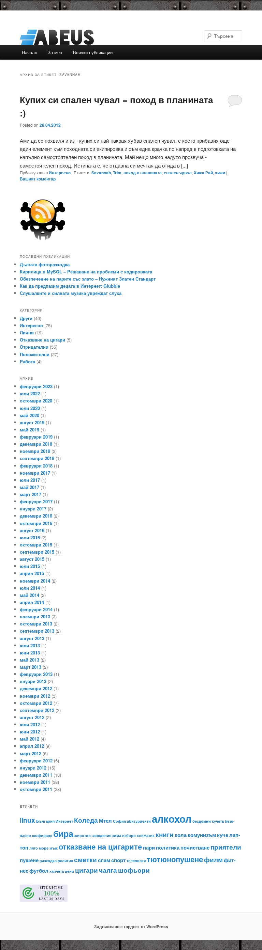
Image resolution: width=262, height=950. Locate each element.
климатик (146, 835)
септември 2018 (37, 458)
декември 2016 (36, 515)
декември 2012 (36, 688)
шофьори (134, 870)
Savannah (101, 173)
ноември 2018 (35, 451)
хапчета (56, 871)
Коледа (86, 820)
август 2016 (32, 530)
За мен (55, 52)
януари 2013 (33, 681)
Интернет (64, 821)
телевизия (136, 860)
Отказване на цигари (42, 339)
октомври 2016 (36, 523)
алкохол (171, 818)
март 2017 (30, 494)
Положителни (34, 354)
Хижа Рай (203, 173)
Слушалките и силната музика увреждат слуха (70, 293)
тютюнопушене (175, 859)
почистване (194, 847)
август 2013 (32, 638)
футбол (38, 870)
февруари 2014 (36, 609)
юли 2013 (30, 645)
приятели (225, 847)
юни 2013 (30, 652)
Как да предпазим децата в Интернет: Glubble (70, 286)
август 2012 (32, 717)
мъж (53, 848)
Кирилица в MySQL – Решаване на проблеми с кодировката (86, 271)
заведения (101, 835)
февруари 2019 (36, 436)
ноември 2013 (35, 616)
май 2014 (29, 595)
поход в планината (142, 173)
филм (213, 859)
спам (104, 860)
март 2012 (30, 753)
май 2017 (29, 487)
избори (129, 835)
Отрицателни (34, 347)
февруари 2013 (36, 674)
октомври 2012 (36, 703)
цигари (86, 870)
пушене (29, 860)
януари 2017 (33, 508)
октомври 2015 (36, 544)
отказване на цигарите (100, 846)
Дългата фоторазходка (45, 264)
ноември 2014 (35, 580)
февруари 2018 (36, 465)
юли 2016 (30, 537)
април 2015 (32, 573)
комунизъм (202, 835)
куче (222, 835)
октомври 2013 (36, 623)
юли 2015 (30, 566)
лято (33, 848)
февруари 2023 (36, 386)
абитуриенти (139, 821)
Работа (27, 361)
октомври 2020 (36, 400)
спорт (118, 860)
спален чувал (178, 173)
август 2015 (32, 559)
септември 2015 (37, 552)
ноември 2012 (35, 696)
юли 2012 (30, 724)
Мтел (105, 820)
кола (181, 835)
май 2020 (29, 415)
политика (167, 847)
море (43, 848)
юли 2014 (30, 588)
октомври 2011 (36, 789)
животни (82, 835)
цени (69, 871)
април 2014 (32, 602)
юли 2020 (30, 408)
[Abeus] (85, 37)
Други (26, 318)
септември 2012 (37, 710)
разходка (48, 860)
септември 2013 (37, 631)
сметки (85, 859)
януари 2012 (33, 767)
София (119, 821)
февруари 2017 (36, 501)
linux (27, 820)
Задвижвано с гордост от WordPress (131, 926)
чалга (108, 870)
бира (63, 833)
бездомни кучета (208, 821)
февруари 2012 (36, 760)
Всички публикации (93, 52)
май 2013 (29, 659)
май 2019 (29, 429)
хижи (220, 173)
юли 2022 (30, 393)
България (45, 821)
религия (65, 860)
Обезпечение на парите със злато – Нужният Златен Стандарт (88, 278)
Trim (117, 173)
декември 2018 (36, 444)
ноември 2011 (35, 782)
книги (165, 834)
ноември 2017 (35, 473)
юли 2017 (30, 480)
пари (149, 847)
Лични (27, 332)
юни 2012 (30, 731)
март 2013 (30, 667)
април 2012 (32, 746)
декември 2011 (36, 775)
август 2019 (32, 422)
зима (116, 835)
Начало (29, 52)
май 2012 (29, 738)
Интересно (60, 173)
